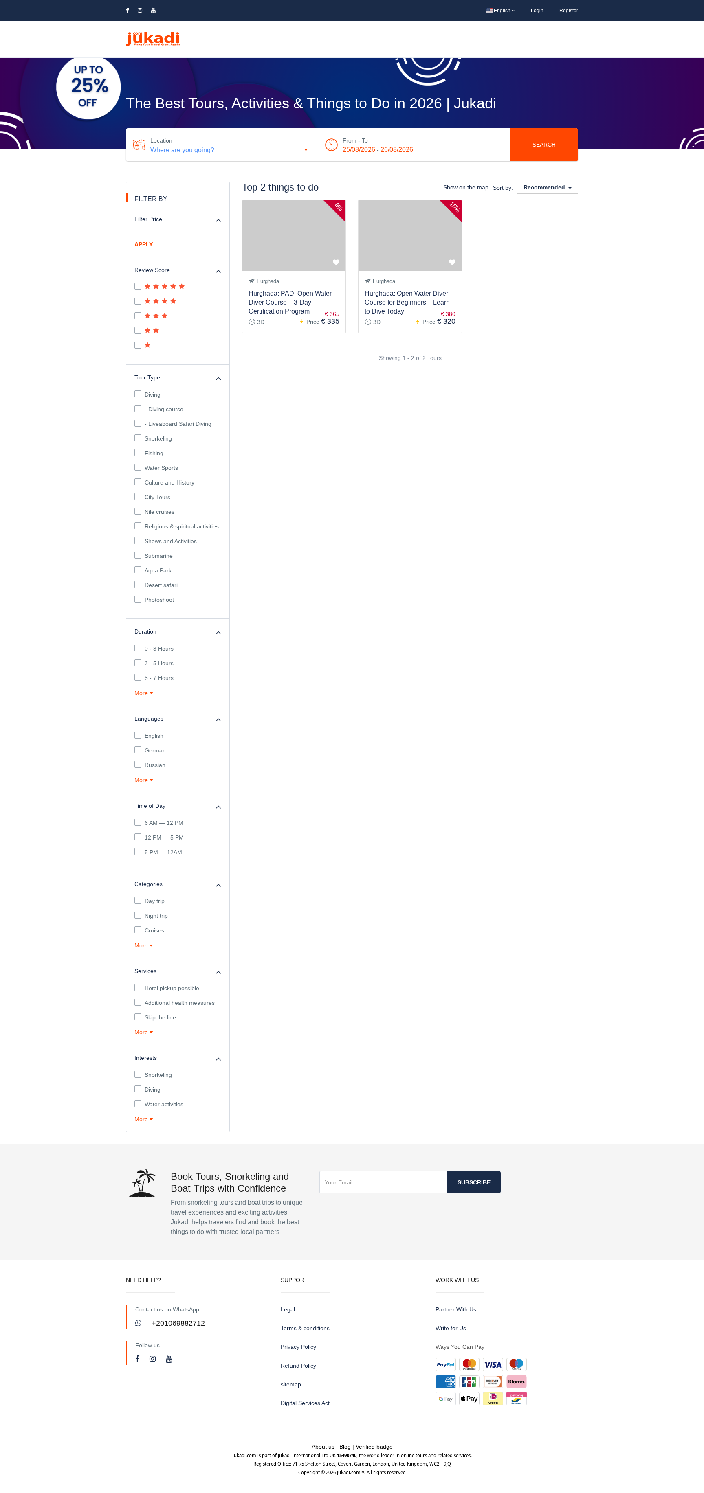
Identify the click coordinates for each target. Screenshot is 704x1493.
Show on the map (465, 187)
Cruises (154, 930)
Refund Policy (298, 1365)
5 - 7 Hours (159, 678)
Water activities (164, 1104)
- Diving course (164, 409)
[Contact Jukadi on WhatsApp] (139, 1323)
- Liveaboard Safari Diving (178, 424)
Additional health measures (180, 1003)
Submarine (159, 555)
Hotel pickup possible (172, 988)
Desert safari (161, 585)
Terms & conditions (305, 1328)
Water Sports (161, 468)
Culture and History (169, 482)
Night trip (156, 915)
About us (323, 1446)
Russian (155, 765)
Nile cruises (159, 512)
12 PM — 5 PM (164, 837)
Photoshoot (159, 599)
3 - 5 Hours (159, 663)
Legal (288, 1309)
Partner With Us (456, 1309)
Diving (153, 394)
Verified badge (374, 1446)
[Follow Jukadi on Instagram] (154, 1359)
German (155, 750)
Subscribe (474, 1182)
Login (537, 10)
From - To (355, 140)
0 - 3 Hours (159, 648)
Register (568, 10)
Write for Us (451, 1328)
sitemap (291, 1384)
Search (544, 144)
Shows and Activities (171, 541)
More (142, 693)
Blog (345, 1446)
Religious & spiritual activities (182, 526)
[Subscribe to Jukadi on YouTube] (169, 1359)
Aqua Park (158, 570)
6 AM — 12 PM (164, 823)
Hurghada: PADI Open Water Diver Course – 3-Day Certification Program (290, 302)
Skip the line (160, 1017)
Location (161, 140)
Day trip (155, 901)
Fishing (154, 453)
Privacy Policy (298, 1347)
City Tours (157, 497)
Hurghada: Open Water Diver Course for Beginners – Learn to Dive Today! (407, 302)
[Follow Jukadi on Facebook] (138, 1359)
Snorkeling (158, 438)
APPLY (143, 244)
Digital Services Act (305, 1403)
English (502, 10)
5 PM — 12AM (163, 852)
